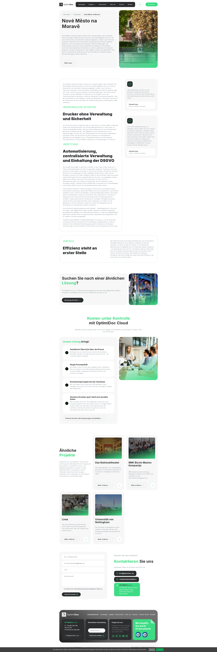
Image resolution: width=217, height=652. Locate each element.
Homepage (81, 4)
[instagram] (126, 636)
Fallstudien (77, 14)
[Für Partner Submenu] (156, 4)
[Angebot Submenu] (95, 4)
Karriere (121, 4)
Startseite (66, 14)
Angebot (91, 4)
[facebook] (116, 636)
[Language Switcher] (142, 4)
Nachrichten (102, 4)
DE (140, 4)
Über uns (113, 4)
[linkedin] (113, 636)
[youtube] (123, 636)
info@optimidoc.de (126, 573)
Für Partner (151, 4)
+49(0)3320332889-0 (127, 579)
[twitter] (120, 636)
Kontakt (130, 4)
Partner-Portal (144, 614)
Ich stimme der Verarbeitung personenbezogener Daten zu (83, 589)
